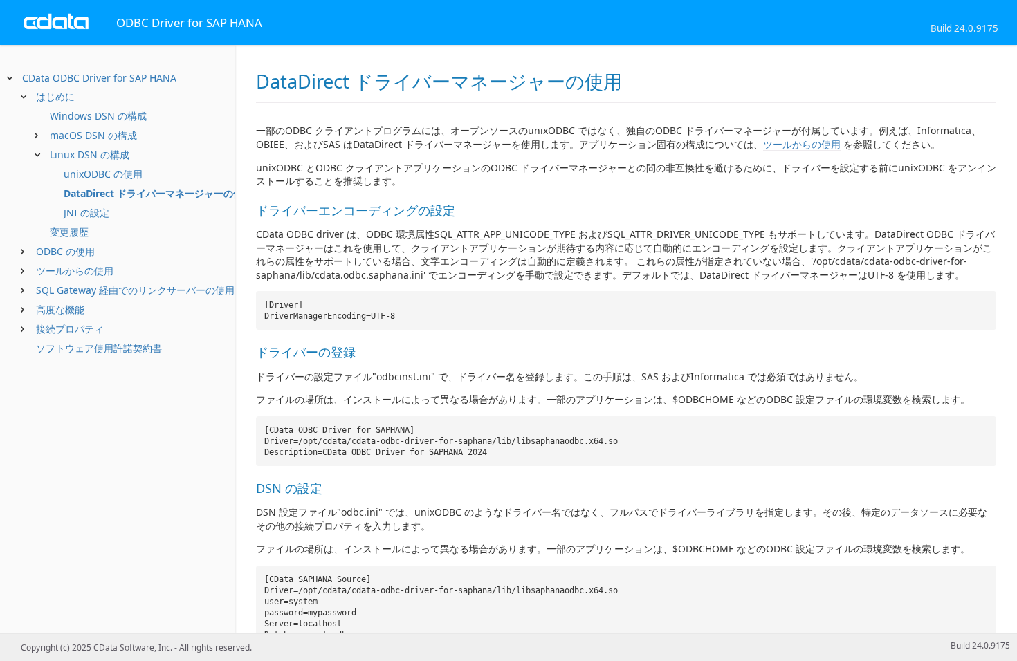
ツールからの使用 (74, 270)
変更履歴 (69, 232)
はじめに (55, 96)
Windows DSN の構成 (98, 115)
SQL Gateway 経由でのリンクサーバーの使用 (135, 290)
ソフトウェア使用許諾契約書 (99, 348)
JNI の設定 (86, 212)
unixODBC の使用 (103, 173)
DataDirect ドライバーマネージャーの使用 (158, 193)
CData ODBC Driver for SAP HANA (99, 77)
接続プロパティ (70, 328)
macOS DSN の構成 (93, 135)
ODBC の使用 (65, 251)
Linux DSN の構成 (89, 154)
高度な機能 (60, 309)
